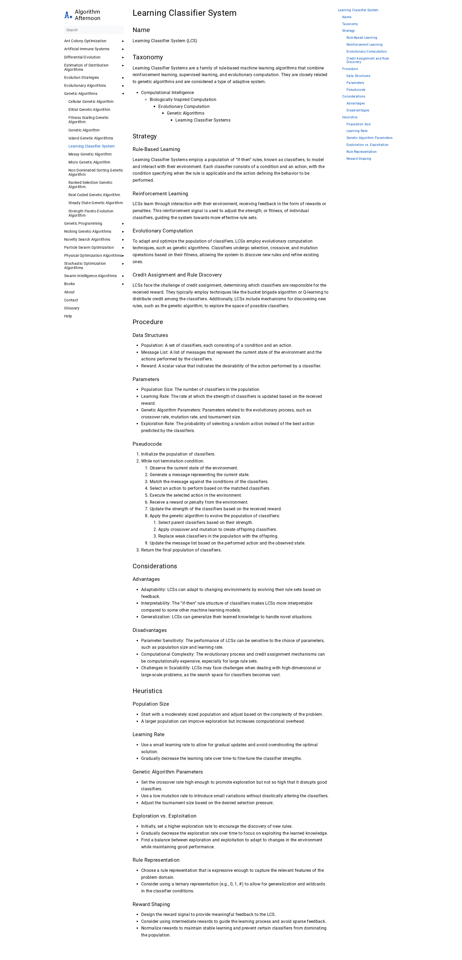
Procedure (350, 69)
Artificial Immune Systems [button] (86, 49)
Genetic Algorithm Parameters (369, 138)
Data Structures (358, 76)
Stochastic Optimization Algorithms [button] (85, 265)
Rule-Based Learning (361, 38)
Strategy (348, 31)
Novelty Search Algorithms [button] (87, 239)
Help (68, 316)
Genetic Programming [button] (83, 223)
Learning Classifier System (91, 146)
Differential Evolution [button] (82, 57)
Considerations (353, 96)
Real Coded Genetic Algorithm (94, 195)
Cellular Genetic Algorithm (91, 101)
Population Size (358, 124)
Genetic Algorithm (84, 130)
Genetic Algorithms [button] (80, 93)
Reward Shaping (358, 159)
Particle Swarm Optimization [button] (89, 247)
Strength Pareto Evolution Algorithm (90, 213)
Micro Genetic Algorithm (89, 162)
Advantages (355, 103)
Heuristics (349, 117)
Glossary (72, 308)
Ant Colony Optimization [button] (85, 41)
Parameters (355, 83)
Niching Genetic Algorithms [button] (87, 231)
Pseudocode (355, 90)
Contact (71, 300)
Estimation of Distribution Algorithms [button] (86, 67)
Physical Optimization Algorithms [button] (93, 255)
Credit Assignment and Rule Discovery (367, 60)
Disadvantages (357, 110)
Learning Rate (356, 131)
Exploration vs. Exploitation (367, 145)
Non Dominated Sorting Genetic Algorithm (95, 172)
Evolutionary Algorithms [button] (85, 85)
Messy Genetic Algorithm (90, 154)
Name (346, 17)
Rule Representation (361, 152)
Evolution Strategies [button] (81, 77)
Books (69, 284)
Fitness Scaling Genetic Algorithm (88, 119)
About (69, 292)
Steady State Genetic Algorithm (95, 203)
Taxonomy (350, 24)
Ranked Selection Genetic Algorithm (90, 184)
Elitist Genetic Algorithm (89, 109)
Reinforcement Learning (364, 44)
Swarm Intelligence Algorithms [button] (90, 276)
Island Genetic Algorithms (90, 138)
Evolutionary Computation (366, 51)
